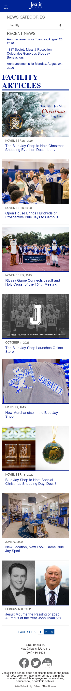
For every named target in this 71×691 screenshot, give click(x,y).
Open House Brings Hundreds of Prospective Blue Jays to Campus (31, 214)
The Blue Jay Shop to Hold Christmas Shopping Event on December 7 (34, 147)
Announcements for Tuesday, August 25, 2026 (35, 41)
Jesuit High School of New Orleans (35, 6)
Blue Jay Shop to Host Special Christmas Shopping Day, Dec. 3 (31, 481)
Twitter (35, 663)
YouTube (47, 663)
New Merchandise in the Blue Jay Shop (31, 414)
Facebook (23, 663)
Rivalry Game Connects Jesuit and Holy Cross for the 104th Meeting (32, 282)
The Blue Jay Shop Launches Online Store (34, 349)
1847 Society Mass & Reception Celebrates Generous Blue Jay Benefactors (29, 53)
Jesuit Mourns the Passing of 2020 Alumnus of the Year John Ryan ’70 (33, 616)
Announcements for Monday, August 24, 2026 (35, 65)
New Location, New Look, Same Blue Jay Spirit (34, 548)
